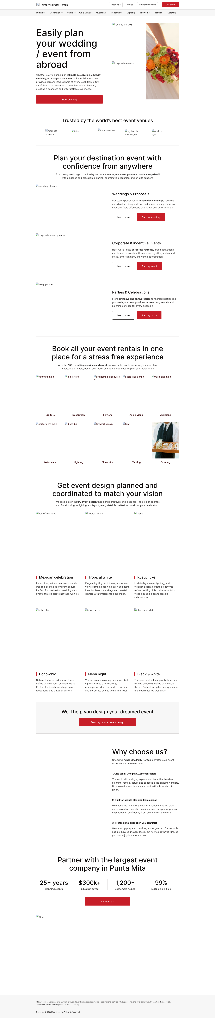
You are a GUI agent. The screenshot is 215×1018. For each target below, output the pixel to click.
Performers (116, 12)
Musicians (101, 12)
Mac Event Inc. (57, 1012)
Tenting (158, 12)
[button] (69, 99)
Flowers (69, 12)
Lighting (131, 12)
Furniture (40, 12)
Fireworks (145, 12)
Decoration (55, 12)
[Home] (38, 4)
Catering (171, 12)
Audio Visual (85, 12)
